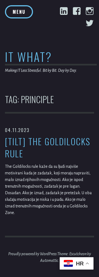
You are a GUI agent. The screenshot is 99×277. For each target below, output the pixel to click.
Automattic (49, 260)
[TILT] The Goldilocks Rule (47, 147)
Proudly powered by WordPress (32, 254)
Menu (19, 12)
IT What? (28, 56)
